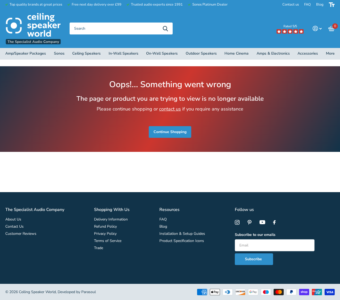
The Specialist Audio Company (34, 210)
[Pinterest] (250, 222)
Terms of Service (107, 240)
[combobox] (121, 28)
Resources (169, 210)
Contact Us (14, 226)
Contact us (290, 4)
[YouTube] (262, 222)
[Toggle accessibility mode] (332, 4)
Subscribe (254, 259)
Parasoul (88, 291)
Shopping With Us (112, 210)
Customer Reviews (20, 233)
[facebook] (274, 222)
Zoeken (165, 28)
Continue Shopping (170, 131)
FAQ (307, 4)
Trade (98, 247)
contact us (170, 109)
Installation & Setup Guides (182, 233)
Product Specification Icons (181, 240)
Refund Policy (105, 226)
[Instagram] (237, 222)
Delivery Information (111, 219)
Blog (320, 4)
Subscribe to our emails (255, 234)
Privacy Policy (105, 233)
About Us (13, 219)
